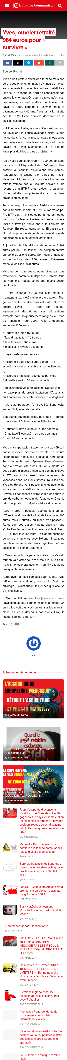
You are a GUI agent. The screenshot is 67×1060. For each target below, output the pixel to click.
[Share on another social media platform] (59, 63)
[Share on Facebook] (7, 63)
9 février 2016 (30, 984)
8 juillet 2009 (9, 55)
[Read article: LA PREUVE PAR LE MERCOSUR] (33, 701)
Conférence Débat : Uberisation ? (26, 926)
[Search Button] (60, 5)
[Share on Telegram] (28, 63)
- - (33, 655)
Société (15, 624)
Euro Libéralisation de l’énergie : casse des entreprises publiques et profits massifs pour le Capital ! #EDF (42, 869)
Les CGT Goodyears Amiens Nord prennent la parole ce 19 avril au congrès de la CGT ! (41, 890)
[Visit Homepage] (33, 5)
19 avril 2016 (29, 898)
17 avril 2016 (29, 918)
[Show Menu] (7, 5)
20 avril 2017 (29, 856)
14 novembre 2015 (32, 1046)
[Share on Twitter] (18, 63)
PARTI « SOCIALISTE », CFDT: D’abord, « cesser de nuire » (30, 751)
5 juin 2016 (27, 879)
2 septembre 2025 (17, 800)
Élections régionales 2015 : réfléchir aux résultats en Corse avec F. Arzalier (39, 995)
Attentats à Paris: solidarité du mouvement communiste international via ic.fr (38, 1015)
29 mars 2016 (15, 930)
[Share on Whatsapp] (49, 63)
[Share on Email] (39, 63)
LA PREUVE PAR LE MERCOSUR (27, 710)
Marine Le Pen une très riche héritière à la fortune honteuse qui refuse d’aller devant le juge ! (41, 848)
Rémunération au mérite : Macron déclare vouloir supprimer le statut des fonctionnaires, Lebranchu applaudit (41, 1036)
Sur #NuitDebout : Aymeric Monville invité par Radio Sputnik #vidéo (40, 910)
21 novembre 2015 (32, 1023)
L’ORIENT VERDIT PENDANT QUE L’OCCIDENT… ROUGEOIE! (27, 794)
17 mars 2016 (29, 957)
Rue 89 (18, 71)
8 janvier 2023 (29, 836)
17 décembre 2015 (32, 1004)
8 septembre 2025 (17, 714)
